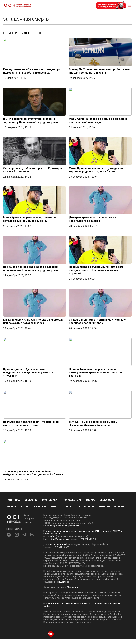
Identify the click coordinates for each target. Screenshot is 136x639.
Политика (13, 500)
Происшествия (72, 500)
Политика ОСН (84, 603)
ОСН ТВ (67, 506)
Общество (31, 500)
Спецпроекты (85, 506)
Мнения (12, 506)
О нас (54, 506)
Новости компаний (111, 506)
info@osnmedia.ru (59, 525)
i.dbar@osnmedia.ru (59, 539)
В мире (90, 500)
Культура (40, 506)
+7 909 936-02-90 (87, 539)
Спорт (25, 506)
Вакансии (74, 525)
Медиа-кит (73, 587)
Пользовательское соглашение (59, 603)
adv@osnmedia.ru (99, 544)
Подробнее (63, 582)
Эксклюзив (107, 500)
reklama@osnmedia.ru (78, 544)
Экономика (49, 500)
